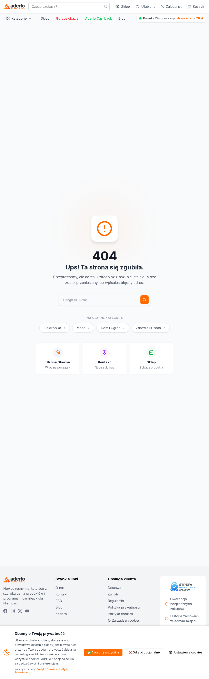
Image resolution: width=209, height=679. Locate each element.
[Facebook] (5, 611)
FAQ (59, 601)
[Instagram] (13, 611)
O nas (60, 588)
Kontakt (61, 594)
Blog (122, 18)
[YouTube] (27, 611)
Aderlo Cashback (98, 18)
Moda (81, 328)
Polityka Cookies (47, 669)
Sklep (45, 18)
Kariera (61, 614)
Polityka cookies (120, 614)
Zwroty (113, 594)
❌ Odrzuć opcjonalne (144, 652)
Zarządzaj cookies (126, 620)
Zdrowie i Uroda (148, 328)
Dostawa (114, 588)
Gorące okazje (67, 18)
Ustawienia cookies (188, 652)
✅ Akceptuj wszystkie (103, 652)
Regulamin (116, 601)
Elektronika (52, 328)
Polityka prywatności (124, 607)
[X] (20, 611)
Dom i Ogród (110, 328)
